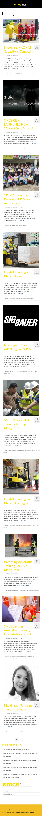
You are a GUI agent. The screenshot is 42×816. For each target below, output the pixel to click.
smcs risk (32, 73)
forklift (17, 298)
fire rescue (21, 450)
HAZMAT (18, 73)
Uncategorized (14, 353)
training (36, 73)
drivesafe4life (13, 298)
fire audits (14, 656)
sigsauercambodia (26, 371)
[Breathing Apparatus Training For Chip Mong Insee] (21, 545)
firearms (11, 371)
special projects (17, 731)
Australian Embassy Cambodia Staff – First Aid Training (20, 767)
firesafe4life (12, 73)
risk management (18, 148)
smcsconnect (34, 371)
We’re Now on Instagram (11, 749)
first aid (11, 225)
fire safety (19, 656)
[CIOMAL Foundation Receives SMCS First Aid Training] (21, 173)
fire (10, 656)
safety (21, 73)
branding (7, 148)
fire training (7, 73)
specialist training (34, 525)
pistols (15, 371)
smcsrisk (27, 148)
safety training (27, 73)
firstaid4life (15, 225)
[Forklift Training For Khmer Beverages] (21, 476)
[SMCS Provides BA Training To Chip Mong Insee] (21, 397)
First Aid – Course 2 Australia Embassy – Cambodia (19, 753)
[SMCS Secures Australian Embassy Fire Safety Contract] (21, 609)
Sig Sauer (19, 371)
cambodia (7, 225)
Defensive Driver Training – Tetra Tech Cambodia (18, 760)
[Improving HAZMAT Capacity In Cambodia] (21, 31)
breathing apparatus (9, 450)
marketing (11, 148)
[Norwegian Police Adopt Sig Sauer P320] (21, 322)
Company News (14, 55)
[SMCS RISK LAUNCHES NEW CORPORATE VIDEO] (21, 98)
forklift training (22, 298)
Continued (15, 68)
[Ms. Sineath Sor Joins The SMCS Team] (21, 683)
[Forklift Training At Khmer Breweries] (21, 249)
